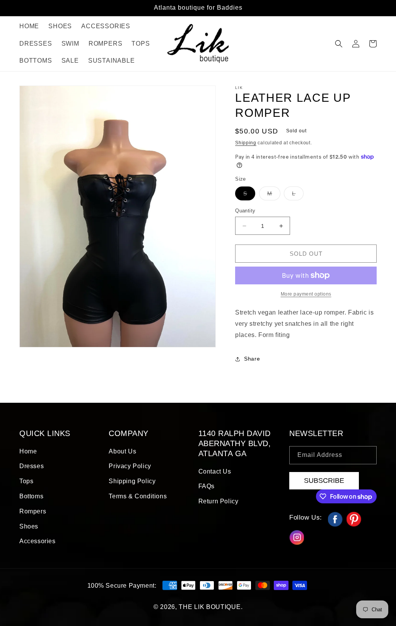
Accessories (37, 541)
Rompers (32, 511)
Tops (26, 481)
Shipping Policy (132, 481)
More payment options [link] (306, 294)
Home (28, 451)
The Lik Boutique (210, 607)
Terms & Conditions (138, 496)
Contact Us (214, 471)
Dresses (31, 466)
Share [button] (252, 359)
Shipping (245, 142)
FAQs (206, 486)
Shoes (28, 526)
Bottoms (31, 496)
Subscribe (324, 480)
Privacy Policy (130, 466)
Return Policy (218, 501)
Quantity (245, 211)
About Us (122, 451)
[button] (338, 43)
